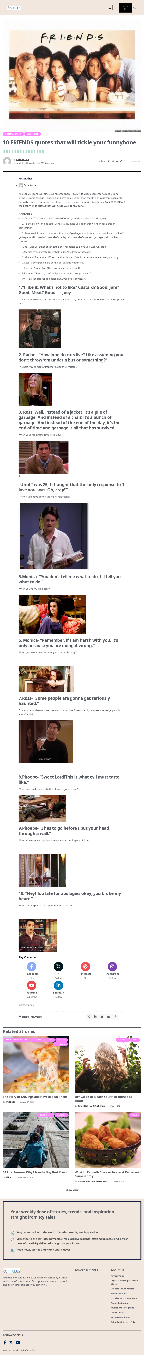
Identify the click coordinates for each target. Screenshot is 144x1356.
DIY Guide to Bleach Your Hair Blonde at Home (103, 1098)
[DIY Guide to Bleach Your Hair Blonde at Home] (108, 1064)
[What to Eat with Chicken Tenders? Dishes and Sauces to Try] (108, 1140)
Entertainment (13, 134)
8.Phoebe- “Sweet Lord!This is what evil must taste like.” (53, 268)
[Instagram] (112, 971)
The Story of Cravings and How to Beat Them (35, 1096)
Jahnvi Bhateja (97, 1106)
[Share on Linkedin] (113, 161)
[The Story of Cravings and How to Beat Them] (36, 1064)
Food (49, 1040)
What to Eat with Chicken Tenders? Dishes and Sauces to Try (107, 1174)
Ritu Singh (83, 1106)
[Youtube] (32, 990)
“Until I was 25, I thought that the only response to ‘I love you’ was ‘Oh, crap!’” (65, 246)
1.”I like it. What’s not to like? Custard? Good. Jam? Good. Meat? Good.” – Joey (64, 218)
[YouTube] (18, 1342)
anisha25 (10, 1102)
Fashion (122, 1040)
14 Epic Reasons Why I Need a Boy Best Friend (35, 1172)
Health (61, 1040)
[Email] (109, 1016)
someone (48, 366)
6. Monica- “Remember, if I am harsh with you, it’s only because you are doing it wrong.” (70, 257)
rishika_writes (85, 1181)
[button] (110, 7)
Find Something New (17, 1040)
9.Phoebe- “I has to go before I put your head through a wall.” (56, 273)
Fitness (37, 1040)
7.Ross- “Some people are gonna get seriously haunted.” (53, 262)
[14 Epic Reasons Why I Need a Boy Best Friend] (36, 1140)
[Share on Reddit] (117, 161)
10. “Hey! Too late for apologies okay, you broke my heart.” (54, 278)
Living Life (32, 134)
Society (61, 1115)
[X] (58, 971)
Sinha (9, 1177)
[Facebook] (32, 971)
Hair (135, 1040)
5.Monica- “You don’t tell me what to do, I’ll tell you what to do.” (57, 251)
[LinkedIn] (58, 990)
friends (30, 1004)
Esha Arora (22, 159)
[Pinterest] (85, 971)
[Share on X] (108, 161)
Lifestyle (60, 1044)
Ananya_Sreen (101, 1181)
